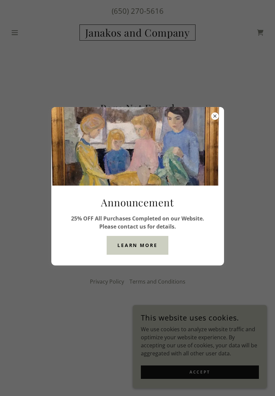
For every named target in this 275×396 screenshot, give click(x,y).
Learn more (137, 245)
